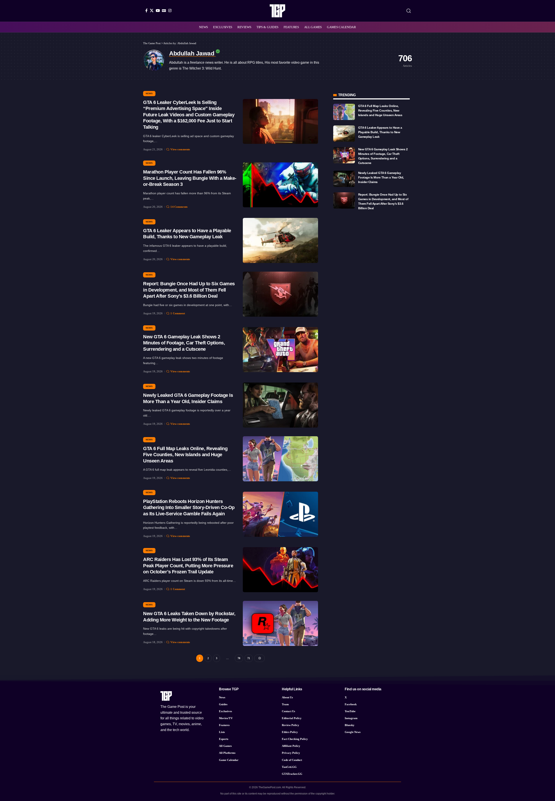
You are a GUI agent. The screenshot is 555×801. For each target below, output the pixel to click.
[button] (408, 11)
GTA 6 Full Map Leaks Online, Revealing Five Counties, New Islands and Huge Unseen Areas (185, 455)
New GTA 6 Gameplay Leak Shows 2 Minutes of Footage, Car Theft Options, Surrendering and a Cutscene (184, 343)
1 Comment (177, 313)
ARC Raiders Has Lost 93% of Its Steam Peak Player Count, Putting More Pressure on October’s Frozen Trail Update (188, 565)
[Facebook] (146, 10)
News (149, 93)
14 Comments (178, 206)
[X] (152, 10)
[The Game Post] (277, 10)
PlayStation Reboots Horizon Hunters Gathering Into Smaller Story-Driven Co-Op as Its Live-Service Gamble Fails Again (189, 507)
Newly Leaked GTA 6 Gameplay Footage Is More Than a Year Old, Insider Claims (381, 177)
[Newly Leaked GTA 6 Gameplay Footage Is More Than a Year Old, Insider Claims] (280, 405)
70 (239, 658)
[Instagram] (170, 10)
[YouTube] (158, 10)
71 (248, 658)
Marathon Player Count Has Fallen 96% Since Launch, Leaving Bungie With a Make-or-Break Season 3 (189, 178)
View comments (180, 149)
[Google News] (164, 10)
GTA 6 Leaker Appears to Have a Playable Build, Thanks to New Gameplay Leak (380, 132)
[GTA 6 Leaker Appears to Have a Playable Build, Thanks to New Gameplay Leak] (280, 240)
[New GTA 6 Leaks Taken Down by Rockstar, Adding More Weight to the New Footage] (280, 623)
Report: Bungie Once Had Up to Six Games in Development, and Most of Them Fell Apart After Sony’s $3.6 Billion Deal (189, 290)
